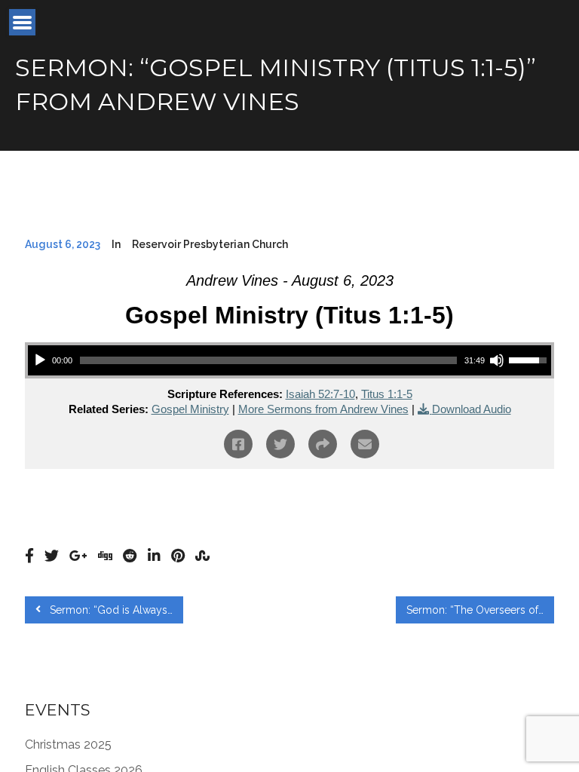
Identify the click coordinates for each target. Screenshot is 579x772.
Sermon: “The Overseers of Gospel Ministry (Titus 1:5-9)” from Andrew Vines (480, 610)
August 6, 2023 (62, 244)
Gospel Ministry (190, 409)
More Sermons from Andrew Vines (323, 409)
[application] (289, 360)
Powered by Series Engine (498, 510)
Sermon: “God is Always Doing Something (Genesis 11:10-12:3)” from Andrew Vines (115, 610)
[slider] (268, 360)
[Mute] (496, 360)
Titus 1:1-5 (386, 394)
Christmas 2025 (68, 744)
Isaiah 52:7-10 (320, 394)
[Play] (39, 360)
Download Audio (471, 409)
